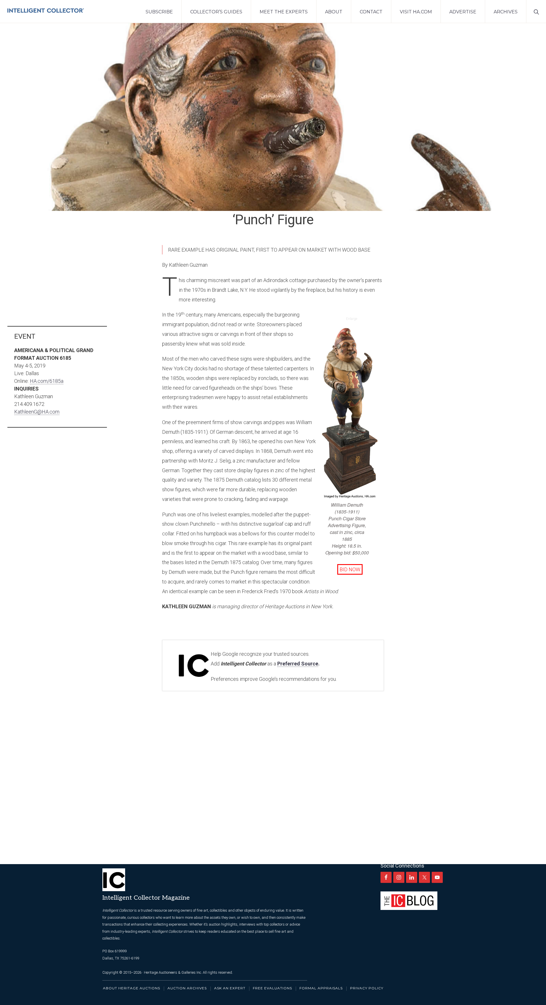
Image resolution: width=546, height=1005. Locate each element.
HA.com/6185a (46, 381)
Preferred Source (297, 664)
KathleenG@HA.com (36, 412)
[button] (536, 11)
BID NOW (350, 569)
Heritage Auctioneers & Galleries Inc (172, 972)
